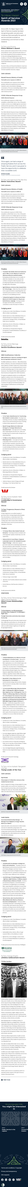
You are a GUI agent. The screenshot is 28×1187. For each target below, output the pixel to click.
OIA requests (5, 1175)
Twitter (10, 1180)
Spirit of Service (15, 9)
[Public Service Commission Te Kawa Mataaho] (9, 4)
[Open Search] (21, 4)
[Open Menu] (25, 4)
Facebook (2, 1180)
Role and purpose (5, 9)
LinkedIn (6, 1180)
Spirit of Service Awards (7, 10)
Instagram (13, 1180)
